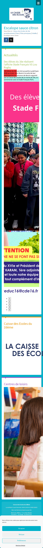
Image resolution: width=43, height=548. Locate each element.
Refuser (21, 534)
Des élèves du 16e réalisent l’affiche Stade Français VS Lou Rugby (20, 64)
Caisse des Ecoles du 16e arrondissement (21, 15)
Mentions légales (20, 545)
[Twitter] (11, 39)
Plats (17, 33)
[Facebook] (6, 39)
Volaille (34, 33)
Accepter (21, 528)
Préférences (21, 541)
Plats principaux (25, 33)
